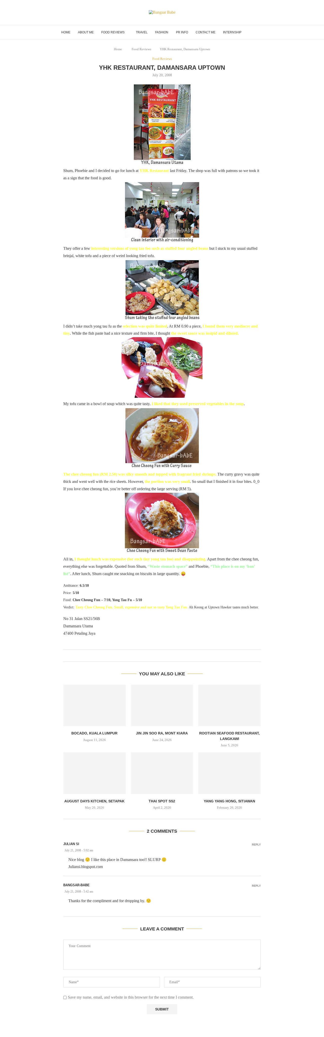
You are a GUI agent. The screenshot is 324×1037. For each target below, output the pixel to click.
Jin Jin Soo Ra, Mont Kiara (162, 733)
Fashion (161, 32)
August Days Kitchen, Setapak (94, 801)
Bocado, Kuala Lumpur (94, 733)
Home (65, 32)
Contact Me (205, 32)
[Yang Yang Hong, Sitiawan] (229, 773)
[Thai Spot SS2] (162, 773)
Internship (232, 32)
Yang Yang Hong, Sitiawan (229, 801)
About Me (86, 32)
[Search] (260, 32)
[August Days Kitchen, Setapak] (94, 773)
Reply (256, 844)
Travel (142, 32)
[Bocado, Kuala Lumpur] (94, 705)
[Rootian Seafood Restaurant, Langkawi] (229, 705)
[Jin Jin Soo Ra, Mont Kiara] (162, 705)
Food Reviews (113, 32)
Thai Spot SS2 (162, 801)
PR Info (182, 32)
